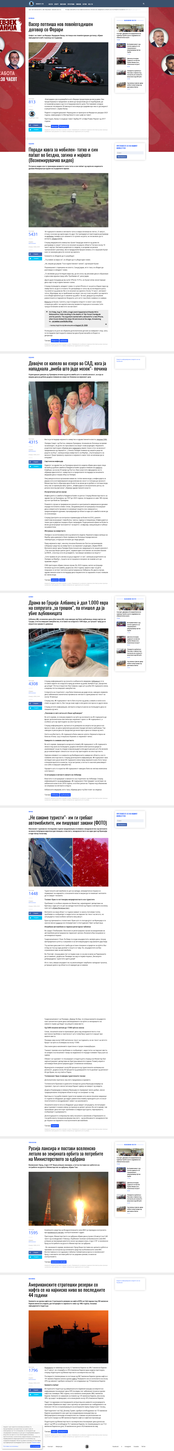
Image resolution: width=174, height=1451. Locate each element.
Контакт (50, 1446)
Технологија (32, 1142)
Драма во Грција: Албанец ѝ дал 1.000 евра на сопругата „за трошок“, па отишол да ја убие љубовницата (68, 608)
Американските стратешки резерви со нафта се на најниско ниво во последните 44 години (112, 9)
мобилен (50, 236)
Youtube (136, 1446)
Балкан (31, 596)
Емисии (78, 4)
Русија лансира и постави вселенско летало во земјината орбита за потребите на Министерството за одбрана (39, 9)
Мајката (48, 302)
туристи (59, 923)
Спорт (56, 4)
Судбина (31, 143)
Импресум (59, 1446)
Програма (71, 4)
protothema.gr (65, 781)
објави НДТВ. (57, 239)
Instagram (128, 1446)
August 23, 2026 (82, 325)
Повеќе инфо (36, 1442)
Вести (51, 4)
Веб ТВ (90, 4)
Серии (85, 4)
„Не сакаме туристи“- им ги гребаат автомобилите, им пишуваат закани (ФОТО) (68, 820)
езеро (62, 580)
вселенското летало (56, 1232)
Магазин (63, 4)
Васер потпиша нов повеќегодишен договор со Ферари (61, 26)
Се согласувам (35, 1446)
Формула (31, 18)
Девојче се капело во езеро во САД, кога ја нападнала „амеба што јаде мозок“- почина (68, 365)
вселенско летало (59, 1262)
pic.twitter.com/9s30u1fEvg (62, 321)
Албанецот (96, 681)
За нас (43, 1446)
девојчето (77, 448)
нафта (74, 1379)
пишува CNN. (102, 439)
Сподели (35, 125)
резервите (63, 1431)
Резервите (49, 1368)
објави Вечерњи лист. (61, 908)
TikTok (143, 1446)
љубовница (65, 795)
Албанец (55, 795)
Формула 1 (64, 126)
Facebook (116, 1446)
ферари (55, 126)
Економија (32, 1278)
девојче (55, 580)
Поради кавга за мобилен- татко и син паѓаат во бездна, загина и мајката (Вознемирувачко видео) (63, 155)
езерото (99, 467)
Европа (31, 811)
